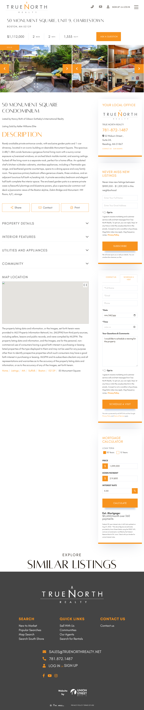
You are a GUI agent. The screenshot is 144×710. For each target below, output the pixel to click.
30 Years (110, 452)
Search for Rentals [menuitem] (71, 639)
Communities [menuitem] (68, 630)
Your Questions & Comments (115, 333)
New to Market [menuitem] (28, 626)
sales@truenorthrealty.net (75, 652)
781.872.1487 (61, 659)
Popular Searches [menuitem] (30, 630)
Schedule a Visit (129, 278)
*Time (105, 322)
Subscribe (120, 246)
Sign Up (116, 7)
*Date (105, 310)
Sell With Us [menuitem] (67, 626)
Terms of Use (89, 705)
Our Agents (117, 149)
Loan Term (108, 448)
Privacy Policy (113, 235)
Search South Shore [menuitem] (31, 639)
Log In (126, 7)
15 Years (124, 452)
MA (23, 370)
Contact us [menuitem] (107, 626)
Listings (15, 370)
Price (105, 460)
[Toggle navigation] (136, 7)
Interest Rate (109, 485)
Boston (41, 370)
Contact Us (107, 149)
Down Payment (110, 473)
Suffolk (31, 370)
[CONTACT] (108, 36)
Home (5, 370)
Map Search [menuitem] (26, 634)
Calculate (120, 503)
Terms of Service (119, 416)
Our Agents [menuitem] (67, 634)
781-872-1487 (115, 130)
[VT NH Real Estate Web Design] (79, 692)
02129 (52, 370)
